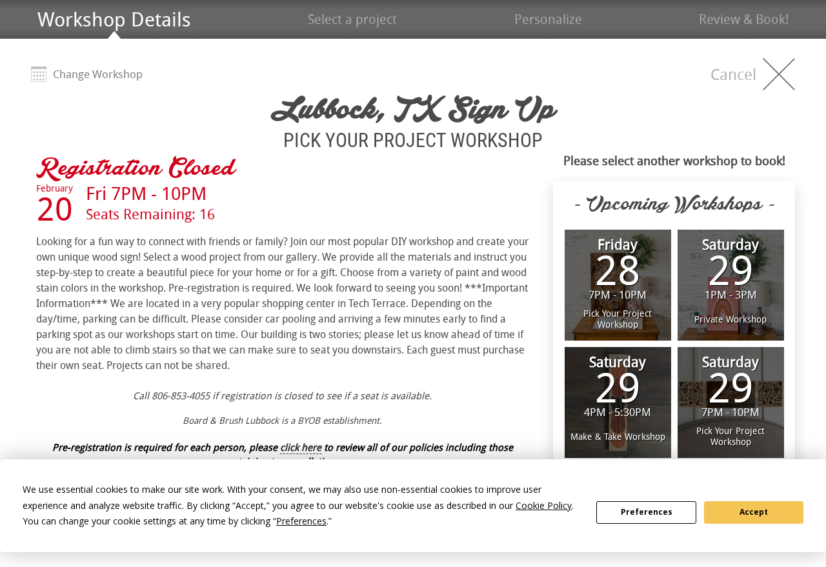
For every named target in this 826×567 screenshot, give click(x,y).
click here (300, 447)
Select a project (352, 19)
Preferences (646, 511)
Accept (754, 511)
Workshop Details (114, 19)
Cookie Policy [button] (544, 505)
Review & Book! (744, 19)
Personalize (548, 19)
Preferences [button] (301, 521)
